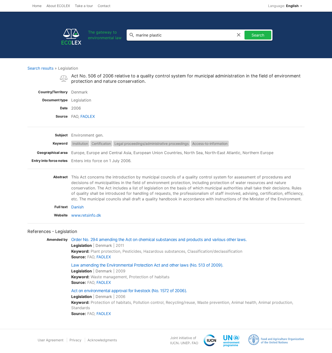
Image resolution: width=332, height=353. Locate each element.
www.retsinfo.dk (86, 215)
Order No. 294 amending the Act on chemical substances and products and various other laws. (159, 239)
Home (37, 6)
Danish (77, 206)
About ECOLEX (58, 6)
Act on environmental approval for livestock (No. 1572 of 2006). (129, 290)
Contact (104, 6)
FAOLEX (87, 116)
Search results (40, 68)
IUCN (174, 343)
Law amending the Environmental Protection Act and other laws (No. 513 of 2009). (147, 265)
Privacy (75, 340)
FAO (195, 343)
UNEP (185, 343)
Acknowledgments (102, 340)
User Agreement (50, 340)
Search (258, 35)
